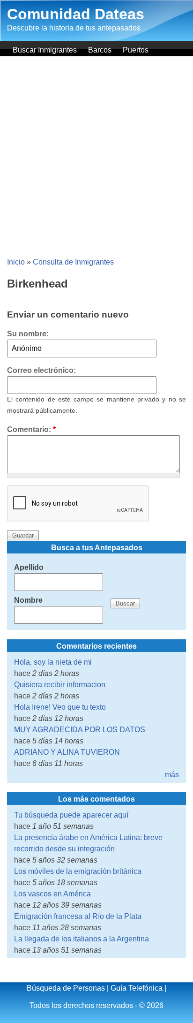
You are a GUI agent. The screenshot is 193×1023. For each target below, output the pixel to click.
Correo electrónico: (41, 370)
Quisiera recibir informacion (59, 685)
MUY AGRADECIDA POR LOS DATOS (79, 730)
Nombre (28, 600)
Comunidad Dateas (75, 14)
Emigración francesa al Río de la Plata (77, 916)
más (172, 775)
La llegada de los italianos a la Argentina (81, 939)
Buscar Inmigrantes (45, 50)
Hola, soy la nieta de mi (53, 662)
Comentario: (31, 429)
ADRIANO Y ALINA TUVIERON (67, 752)
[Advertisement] (96, 157)
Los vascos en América (52, 894)
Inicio (16, 262)
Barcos (99, 50)
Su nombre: (28, 334)
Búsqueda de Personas (66, 988)
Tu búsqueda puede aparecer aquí (71, 815)
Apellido (29, 567)
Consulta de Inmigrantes (73, 262)
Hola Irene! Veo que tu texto (60, 707)
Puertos (135, 50)
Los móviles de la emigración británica (77, 871)
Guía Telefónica (137, 988)
